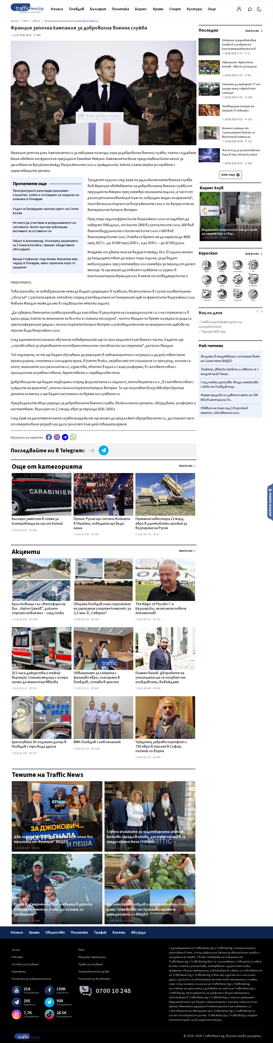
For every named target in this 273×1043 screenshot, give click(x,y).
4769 (158, 688)
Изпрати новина (270, 502)
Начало (57, 9)
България (98, 9)
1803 (158, 619)
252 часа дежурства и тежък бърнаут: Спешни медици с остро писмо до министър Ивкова (40, 678)
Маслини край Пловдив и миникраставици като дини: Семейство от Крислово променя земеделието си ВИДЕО (147, 909)
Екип (81, 950)
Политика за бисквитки (94, 979)
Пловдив (76, 9)
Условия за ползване (25, 964)
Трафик (100, 932)
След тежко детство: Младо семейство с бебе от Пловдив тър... (229, 384)
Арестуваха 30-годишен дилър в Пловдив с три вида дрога (39, 744)
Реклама (17, 957)
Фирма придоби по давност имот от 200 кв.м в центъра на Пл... (229, 397)
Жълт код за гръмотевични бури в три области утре (241, 152)
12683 (37, 848)
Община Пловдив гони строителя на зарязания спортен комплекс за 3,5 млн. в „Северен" (102, 609)
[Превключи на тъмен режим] (259, 9)
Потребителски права (93, 972)
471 (157, 534)
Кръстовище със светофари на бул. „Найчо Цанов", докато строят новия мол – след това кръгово (38, 609)
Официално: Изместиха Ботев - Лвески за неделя (239, 64)
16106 (130, 920)
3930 (96, 688)
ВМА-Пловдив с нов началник (97, 742)
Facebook (49, 437)
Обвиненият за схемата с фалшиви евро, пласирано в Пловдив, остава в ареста (97, 678)
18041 (225, 237)
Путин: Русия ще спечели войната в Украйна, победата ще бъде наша (102, 524)
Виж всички (186, 465)
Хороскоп (208, 253)
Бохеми (119, 932)
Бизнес (141, 9)
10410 (35, 619)
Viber (57, 437)
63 (249, 75)
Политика (120, 9)
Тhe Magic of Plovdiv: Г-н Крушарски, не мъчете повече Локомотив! (160, 609)
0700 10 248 (113, 991)
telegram (65, 437)
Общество (55, 932)
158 (249, 97)
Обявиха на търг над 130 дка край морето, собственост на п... (224, 410)
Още (212, 9)
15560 (97, 748)
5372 (34, 753)
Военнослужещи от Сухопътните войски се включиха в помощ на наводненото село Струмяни (242, 134)
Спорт (175, 9)
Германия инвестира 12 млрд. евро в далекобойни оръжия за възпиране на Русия (161, 524)
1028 (96, 534)
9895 (129, 848)
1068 (34, 530)
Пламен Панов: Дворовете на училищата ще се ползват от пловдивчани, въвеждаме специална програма (160, 678)
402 (249, 163)
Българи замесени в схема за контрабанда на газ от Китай (37, 521)
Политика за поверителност (31, 979)
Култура (194, 9)
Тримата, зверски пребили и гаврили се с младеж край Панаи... (229, 371)
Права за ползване (90, 964)
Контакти (19, 972)
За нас (16, 950)
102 (249, 119)
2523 (34, 688)
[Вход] (239, 10)
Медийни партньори (92, 957)
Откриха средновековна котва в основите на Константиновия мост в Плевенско (239, 46)
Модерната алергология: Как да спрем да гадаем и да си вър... (229, 232)
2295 (158, 757)
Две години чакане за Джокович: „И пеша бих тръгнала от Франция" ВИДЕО (53, 839)
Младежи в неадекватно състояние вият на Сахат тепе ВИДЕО (230, 358)
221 (249, 141)
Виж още (228, 175)
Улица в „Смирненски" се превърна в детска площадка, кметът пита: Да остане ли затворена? (53, 909)
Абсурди (138, 932)
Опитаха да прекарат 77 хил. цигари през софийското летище (241, 88)
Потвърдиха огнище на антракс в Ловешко (238, 108)
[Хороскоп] (230, 300)
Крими (158, 9)
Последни (208, 30)
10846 (37, 920)
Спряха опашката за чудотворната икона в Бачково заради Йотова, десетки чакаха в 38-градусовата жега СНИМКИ (147, 836)
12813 (97, 619)
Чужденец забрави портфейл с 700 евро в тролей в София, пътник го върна (161, 747)
